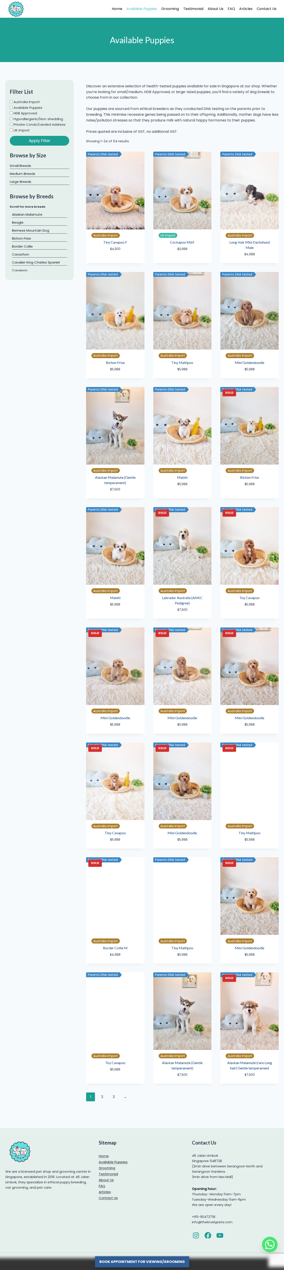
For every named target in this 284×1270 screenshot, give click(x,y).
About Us (215, 8)
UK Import (21, 130)
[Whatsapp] (270, 1244)
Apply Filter (39, 140)
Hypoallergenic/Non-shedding (38, 119)
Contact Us (266, 8)
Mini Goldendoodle (249, 362)
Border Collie (22, 246)
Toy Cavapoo (249, 598)
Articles (245, 8)
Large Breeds (20, 181)
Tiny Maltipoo (182, 362)
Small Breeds (20, 165)
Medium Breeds (22, 173)
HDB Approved (25, 113)
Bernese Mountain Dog (30, 230)
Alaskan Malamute (27, 214)
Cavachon (20, 254)
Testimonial (193, 8)
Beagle (18, 222)
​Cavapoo (20, 270)
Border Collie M (115, 948)
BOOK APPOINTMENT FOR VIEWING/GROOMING (142, 1261)
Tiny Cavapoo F (115, 242)
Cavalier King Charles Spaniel (36, 262)
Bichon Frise (115, 362)
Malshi (182, 477)
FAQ (231, 8)
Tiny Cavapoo (115, 833)
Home (117, 8)
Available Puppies (141, 8)
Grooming (170, 8)
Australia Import (26, 102)
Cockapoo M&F (182, 242)
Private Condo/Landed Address (39, 124)
